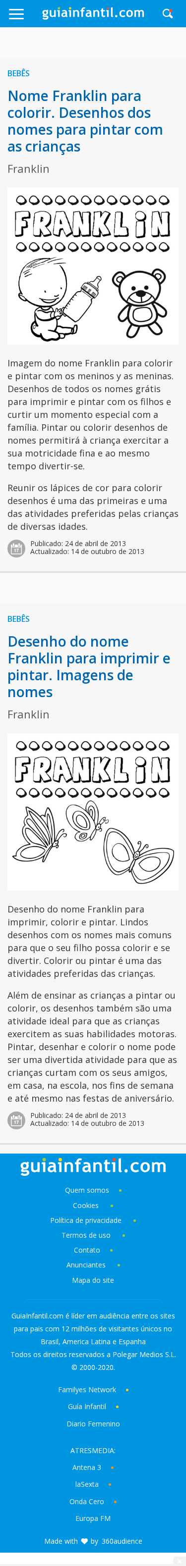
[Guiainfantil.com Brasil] (93, 17)
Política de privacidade (87, 1220)
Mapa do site (93, 1280)
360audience (122, 1541)
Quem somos (87, 1190)
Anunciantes (86, 1264)
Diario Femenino (93, 1423)
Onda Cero (86, 1501)
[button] (25, 18)
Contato (87, 1250)
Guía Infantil (87, 1406)
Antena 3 (86, 1467)
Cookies (87, 1205)
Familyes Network (87, 1389)
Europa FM (93, 1518)
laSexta (87, 1484)
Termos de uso (86, 1235)
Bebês (18, 73)
